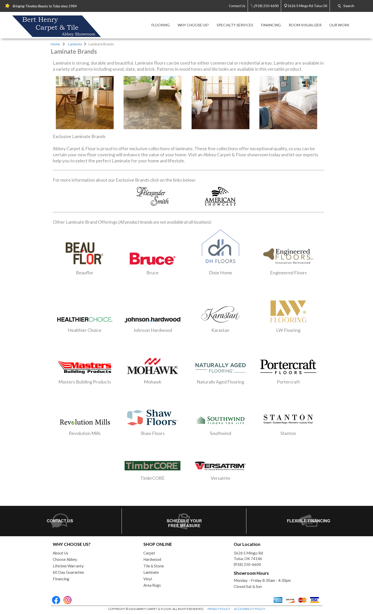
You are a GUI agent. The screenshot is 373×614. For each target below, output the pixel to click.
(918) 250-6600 (247, 564)
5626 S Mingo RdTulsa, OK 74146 (248, 556)
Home (55, 44)
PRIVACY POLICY (219, 609)
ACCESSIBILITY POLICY (249, 609)
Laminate (75, 44)
